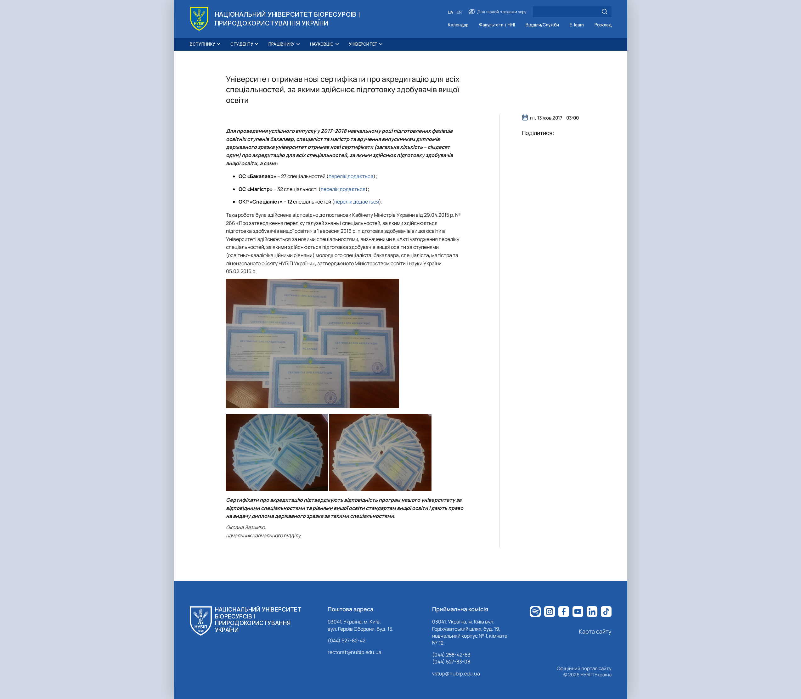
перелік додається (351, 176)
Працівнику (281, 44)
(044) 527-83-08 (451, 661)
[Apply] (605, 11)
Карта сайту (595, 631)
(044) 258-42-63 (451, 654)
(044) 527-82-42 (346, 640)
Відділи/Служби (542, 25)
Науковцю (322, 44)
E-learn (577, 25)
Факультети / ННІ (497, 25)
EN (459, 12)
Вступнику (202, 44)
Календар (458, 25)
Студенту (241, 44)
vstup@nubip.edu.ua (456, 673)
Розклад (603, 25)
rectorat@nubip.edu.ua (354, 652)
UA (450, 12)
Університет (363, 44)
